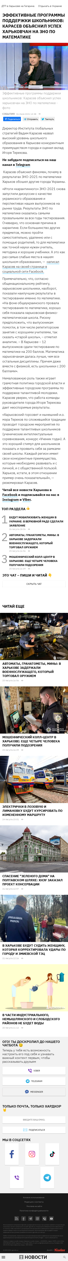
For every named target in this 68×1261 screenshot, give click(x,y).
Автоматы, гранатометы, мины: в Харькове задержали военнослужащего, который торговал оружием (31, 669)
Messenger (36, 1091)
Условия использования (33, 1197)
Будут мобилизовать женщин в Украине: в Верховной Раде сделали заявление (36, 521)
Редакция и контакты (34, 1202)
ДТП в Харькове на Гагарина (18, 6)
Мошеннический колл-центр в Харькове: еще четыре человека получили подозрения (33, 561)
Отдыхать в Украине (50, 6)
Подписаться (37, 1130)
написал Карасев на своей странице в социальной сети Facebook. (30, 266)
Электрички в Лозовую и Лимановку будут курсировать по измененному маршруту (32, 810)
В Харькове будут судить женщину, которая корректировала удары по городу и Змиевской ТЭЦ (34, 949)
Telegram (23, 164)
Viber (26, 499)
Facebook (9, 494)
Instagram (10, 499)
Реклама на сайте (34, 1206)
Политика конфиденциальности (34, 1210)
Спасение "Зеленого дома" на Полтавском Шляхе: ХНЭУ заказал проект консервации (32, 880)
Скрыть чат (34, 583)
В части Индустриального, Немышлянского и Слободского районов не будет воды (31, 1019)
